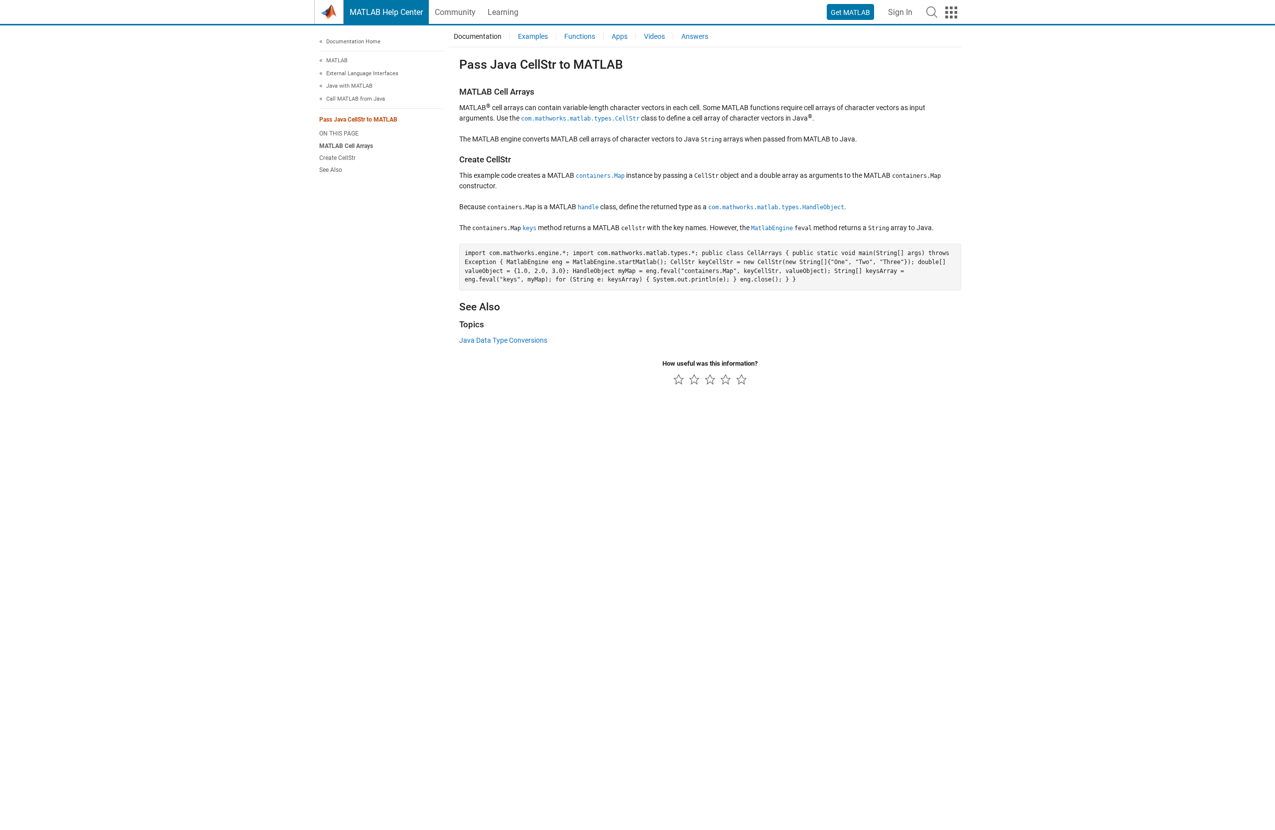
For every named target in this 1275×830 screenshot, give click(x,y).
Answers (694, 36)
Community (455, 12)
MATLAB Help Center (386, 12)
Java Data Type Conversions (503, 340)
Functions (579, 36)
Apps (620, 36)
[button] (931, 12)
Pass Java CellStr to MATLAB (358, 120)
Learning (503, 12)
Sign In (900, 12)
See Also (330, 170)
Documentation (478, 36)
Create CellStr (337, 157)
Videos (654, 36)
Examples (533, 36)
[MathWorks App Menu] (951, 12)
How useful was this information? (710, 363)
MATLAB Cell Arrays (346, 145)
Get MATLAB (850, 12)
